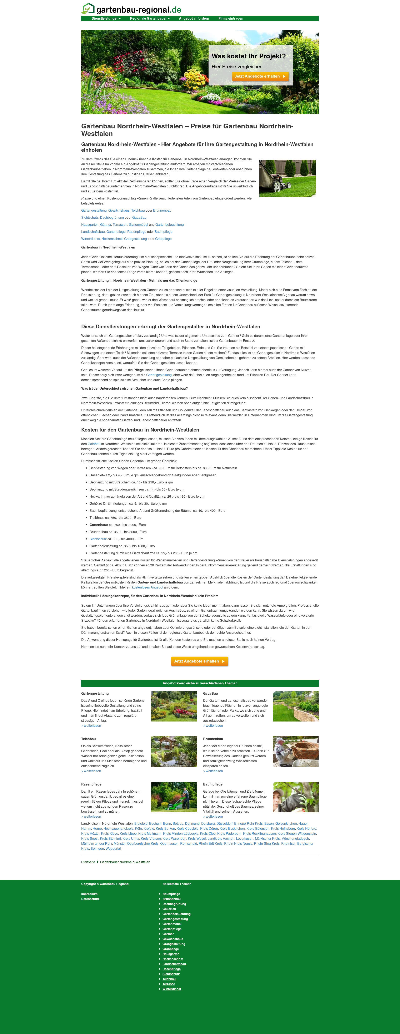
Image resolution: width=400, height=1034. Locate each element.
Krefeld (149, 828)
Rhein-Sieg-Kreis (267, 843)
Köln (138, 828)
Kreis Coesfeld (188, 828)
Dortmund (192, 823)
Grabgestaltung (135, 238)
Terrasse (168, 983)
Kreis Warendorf (174, 838)
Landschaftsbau (93, 231)
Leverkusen (244, 838)
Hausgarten (90, 224)
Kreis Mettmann (149, 833)
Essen (269, 823)
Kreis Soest (89, 838)
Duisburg (208, 823)
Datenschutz (90, 898)
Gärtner (105, 224)
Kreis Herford (306, 828)
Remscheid (188, 843)
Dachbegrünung (112, 217)
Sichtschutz (89, 217)
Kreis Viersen (151, 838)
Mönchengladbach (295, 838)
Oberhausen (169, 843)
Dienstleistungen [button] (105, 18)
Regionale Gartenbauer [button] (149, 18)
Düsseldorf (224, 823)
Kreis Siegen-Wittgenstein (297, 833)
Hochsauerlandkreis (118, 828)
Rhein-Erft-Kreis (210, 843)
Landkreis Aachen (221, 838)
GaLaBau (139, 217)
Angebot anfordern (194, 18)
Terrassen (120, 224)
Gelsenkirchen (286, 823)
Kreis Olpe (208, 833)
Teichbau (138, 210)
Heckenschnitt (111, 238)
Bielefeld (141, 823)
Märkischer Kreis (267, 838)
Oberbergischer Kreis (143, 843)
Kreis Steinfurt (110, 838)
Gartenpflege (116, 231)
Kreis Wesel (197, 838)
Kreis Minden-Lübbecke (180, 833)
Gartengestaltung (94, 210)
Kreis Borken (165, 828)
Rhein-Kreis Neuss (238, 843)
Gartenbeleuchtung (169, 224)
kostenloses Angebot (147, 587)
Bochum (155, 823)
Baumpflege (163, 231)
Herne (97, 828)
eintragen (231, 18)
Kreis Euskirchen (232, 828)
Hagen (304, 823)
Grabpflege (163, 238)
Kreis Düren (209, 828)
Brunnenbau (162, 210)
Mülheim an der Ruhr (96, 843)
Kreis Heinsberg (283, 828)
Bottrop (178, 823)
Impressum (89, 893)
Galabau (94, 443)
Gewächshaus (119, 210)
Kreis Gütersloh (257, 828)
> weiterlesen (91, 725)
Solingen (97, 848)
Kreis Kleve (109, 833)
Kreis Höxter (90, 833)
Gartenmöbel (138, 224)
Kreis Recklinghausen (259, 833)
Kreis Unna (130, 838)
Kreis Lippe (128, 833)
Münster (119, 843)
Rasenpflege (136, 231)
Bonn (167, 823)
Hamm (86, 828)
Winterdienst (90, 238)
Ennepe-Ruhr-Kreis (248, 823)
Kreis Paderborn (229, 833)
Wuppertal (113, 848)
